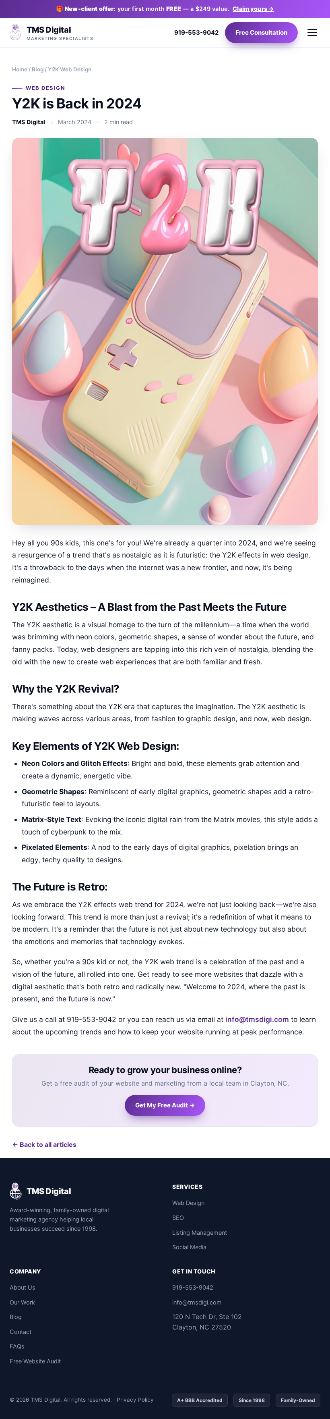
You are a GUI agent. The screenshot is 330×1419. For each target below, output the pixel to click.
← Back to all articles (44, 1144)
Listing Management (199, 1232)
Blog (37, 69)
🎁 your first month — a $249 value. (165, 8)
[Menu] (312, 33)
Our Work (22, 1302)
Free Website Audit (35, 1361)
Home (19, 69)
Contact (20, 1332)
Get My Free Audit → (165, 1105)
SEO (178, 1217)
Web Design (188, 1203)
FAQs (17, 1346)
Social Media (189, 1247)
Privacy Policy (135, 1399)
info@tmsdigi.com (257, 1019)
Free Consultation (261, 32)
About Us (22, 1287)
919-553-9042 (196, 32)
